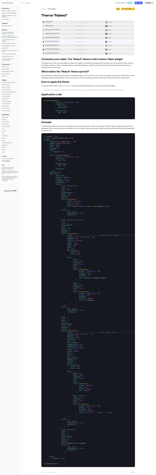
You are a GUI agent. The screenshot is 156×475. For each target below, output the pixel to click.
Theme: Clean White (7, 158)
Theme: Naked (6, 161)
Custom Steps (6, 108)
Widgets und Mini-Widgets (9, 13)
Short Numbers (6, 126)
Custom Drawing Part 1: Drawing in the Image (8, 33)
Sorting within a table (7, 56)
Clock (3, 149)
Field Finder (5, 117)
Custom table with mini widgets (8, 40)
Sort (3, 133)
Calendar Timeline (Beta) (8, 82)
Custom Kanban (6, 94)
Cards (3, 147)
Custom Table (6, 84)
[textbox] (61, 108)
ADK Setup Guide (6, 25)
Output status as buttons (9, 54)
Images (4, 131)
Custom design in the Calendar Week (8, 59)
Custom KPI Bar (6, 103)
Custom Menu (6, 106)
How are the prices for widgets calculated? (8, 168)
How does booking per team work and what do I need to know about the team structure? (10, 178)
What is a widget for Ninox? (9, 11)
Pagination (5, 145)
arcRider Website (120, 3)
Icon (3, 128)
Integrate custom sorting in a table (10, 51)
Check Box (5, 135)
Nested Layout (6, 73)
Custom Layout (6, 87)
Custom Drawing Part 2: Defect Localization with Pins (10, 36)
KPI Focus (4, 76)
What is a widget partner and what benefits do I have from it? (10, 173)
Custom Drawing (6, 89)
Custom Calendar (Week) (9, 92)
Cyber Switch (5, 69)
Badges (4, 119)
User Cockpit (5, 19)
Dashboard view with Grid (9, 43)
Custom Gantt (6, 96)
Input (3, 140)
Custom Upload (6, 110)
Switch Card (5, 66)
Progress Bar (5, 121)
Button (4, 138)
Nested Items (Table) (7, 71)
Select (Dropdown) (7, 142)
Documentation (7, 3)
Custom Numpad (6, 101)
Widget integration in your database (9, 16)
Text (3, 152)
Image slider (5, 48)
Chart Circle (5, 124)
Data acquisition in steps (8, 45)
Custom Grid (5, 99)
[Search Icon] (67, 3)
